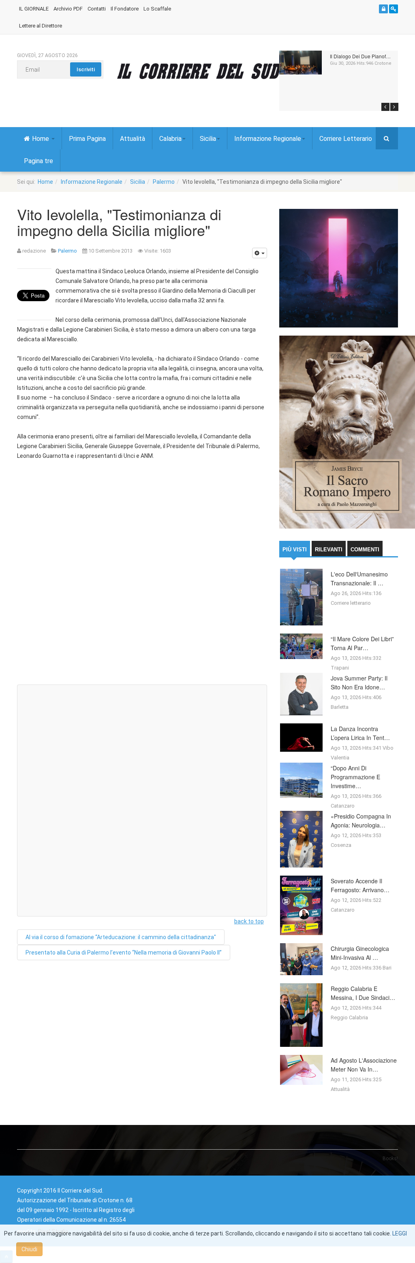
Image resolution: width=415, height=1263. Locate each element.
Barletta (340, 707)
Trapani (340, 668)
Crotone (382, 63)
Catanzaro (343, 806)
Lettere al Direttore (40, 26)
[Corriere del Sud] (211, 71)
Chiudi (29, 1249)
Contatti (97, 9)
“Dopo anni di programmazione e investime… (355, 777)
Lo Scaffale (157, 9)
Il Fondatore (125, 9)
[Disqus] (142, 575)
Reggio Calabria (349, 1017)
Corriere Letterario (345, 138)
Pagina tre (38, 161)
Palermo (164, 182)
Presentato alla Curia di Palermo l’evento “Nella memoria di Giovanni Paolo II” (124, 952)
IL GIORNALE (34, 9)
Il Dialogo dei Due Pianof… (360, 56)
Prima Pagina (87, 138)
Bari (387, 968)
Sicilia (208, 138)
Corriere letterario (351, 603)
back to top (249, 921)
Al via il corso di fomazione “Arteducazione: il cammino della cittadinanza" (121, 937)
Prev (385, 107)
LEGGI (399, 1233)
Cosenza (341, 845)
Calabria (170, 138)
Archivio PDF (68, 9)
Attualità (132, 138)
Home (41, 138)
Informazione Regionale (267, 138)
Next (394, 107)
